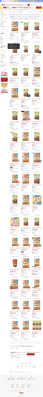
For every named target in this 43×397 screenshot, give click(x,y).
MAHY (22, 127)
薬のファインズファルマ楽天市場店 (15, 63)
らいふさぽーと (23, 233)
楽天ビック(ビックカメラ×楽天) (36, 84)
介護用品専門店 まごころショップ (15, 128)
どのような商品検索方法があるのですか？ (16, 356)
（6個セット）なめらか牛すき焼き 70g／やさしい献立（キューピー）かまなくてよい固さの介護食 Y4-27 (36, 122)
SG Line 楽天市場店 (13, 170)
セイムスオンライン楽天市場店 (25, 213)
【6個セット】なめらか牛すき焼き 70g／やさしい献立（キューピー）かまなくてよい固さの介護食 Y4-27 (14, 78)
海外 (3, 38)
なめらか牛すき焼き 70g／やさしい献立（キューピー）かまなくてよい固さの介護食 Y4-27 (25, 78)
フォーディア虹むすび (35, 169)
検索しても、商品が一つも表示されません (16, 357)
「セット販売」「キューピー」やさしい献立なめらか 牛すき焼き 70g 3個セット (36, 55)
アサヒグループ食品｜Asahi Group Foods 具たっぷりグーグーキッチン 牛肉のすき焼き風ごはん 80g (37, 78)
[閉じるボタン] (41, 15)
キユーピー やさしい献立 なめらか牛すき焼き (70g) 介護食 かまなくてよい (37, 185)
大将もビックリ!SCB (35, 191)
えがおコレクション (35, 127)
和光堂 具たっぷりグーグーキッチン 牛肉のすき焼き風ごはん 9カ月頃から (26, 164)
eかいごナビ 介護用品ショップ (36, 149)
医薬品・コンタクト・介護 (12, 371)
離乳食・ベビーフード (28, 372)
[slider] (0, 26)
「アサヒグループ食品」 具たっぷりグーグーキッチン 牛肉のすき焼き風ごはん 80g (14, 33)
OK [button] (18, 46)
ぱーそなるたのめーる (13, 212)
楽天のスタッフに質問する (30, 354)
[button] (34, 5)
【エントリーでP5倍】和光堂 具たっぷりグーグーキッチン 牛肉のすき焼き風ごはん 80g (15, 291)
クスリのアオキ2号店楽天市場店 (25, 170)
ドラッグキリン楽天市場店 (25, 149)
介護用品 (18, 371)
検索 (4, 29)
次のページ (28, 342)
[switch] (7, 47)
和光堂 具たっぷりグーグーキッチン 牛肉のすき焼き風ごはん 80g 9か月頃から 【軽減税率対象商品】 (26, 143)
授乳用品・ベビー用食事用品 (21, 372)
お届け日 (2, 42)
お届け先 (2, 39)
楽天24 (11, 149)
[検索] (29, 5)
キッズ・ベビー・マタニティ (13, 372)
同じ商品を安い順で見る (15, 42)
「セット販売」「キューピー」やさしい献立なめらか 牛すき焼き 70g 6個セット (25, 99)
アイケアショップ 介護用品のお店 (36, 38)
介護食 (21, 371)
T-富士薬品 (12, 106)
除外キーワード (2, 66)
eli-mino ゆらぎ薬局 (35, 337)
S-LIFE (33, 211)
